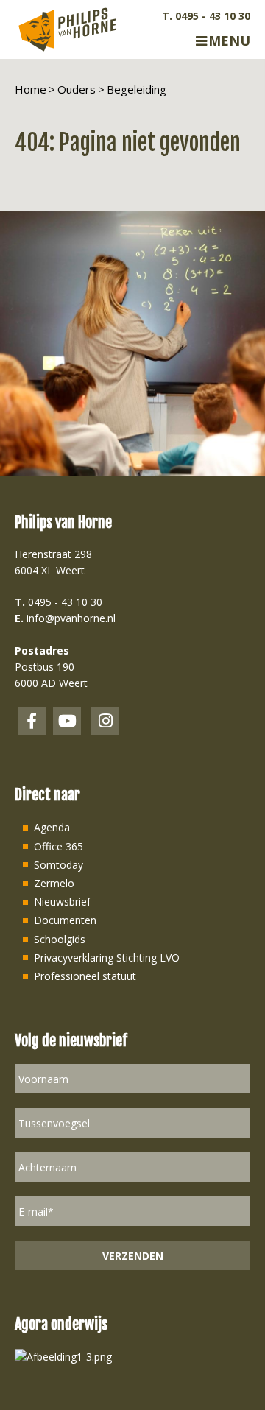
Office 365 (58, 846)
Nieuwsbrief (62, 902)
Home (30, 89)
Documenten (65, 920)
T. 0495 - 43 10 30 (206, 16)
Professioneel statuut (85, 976)
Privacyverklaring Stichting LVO (107, 958)
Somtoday (58, 865)
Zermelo (54, 883)
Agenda (52, 827)
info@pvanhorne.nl (71, 618)
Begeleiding (136, 89)
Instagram (105, 721)
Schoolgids (59, 939)
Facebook (32, 721)
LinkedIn (67, 721)
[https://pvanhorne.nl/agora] (63, 1356)
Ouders (76, 89)
